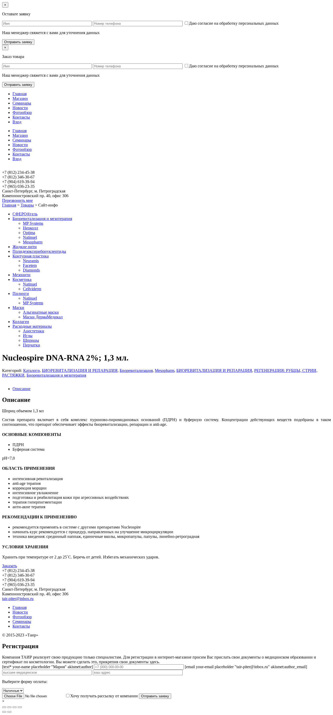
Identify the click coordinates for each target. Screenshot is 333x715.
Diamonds (31, 270)
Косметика (21, 279)
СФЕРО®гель (24, 214)
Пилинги (20, 293)
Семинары (21, 103)
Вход (16, 122)
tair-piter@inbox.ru (18, 598)
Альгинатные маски (41, 312)
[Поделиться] (9, 707)
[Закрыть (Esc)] (4, 707)
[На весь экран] (14, 707)
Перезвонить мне (17, 200)
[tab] (171, 389)
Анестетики (33, 331)
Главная (19, 94)
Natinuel (30, 237)
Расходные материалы (32, 326)
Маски (18, 307)
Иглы (28, 335)
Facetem (30, 265)
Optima (29, 232)
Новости (20, 108)
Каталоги (31, 370)
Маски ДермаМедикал (43, 317)
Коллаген (20, 321)
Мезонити (21, 275)
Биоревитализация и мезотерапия (42, 218)
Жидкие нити (24, 246)
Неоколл (30, 228)
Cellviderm (32, 289)
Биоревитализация (136, 370)
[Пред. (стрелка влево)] (4, 712)
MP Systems (33, 223)
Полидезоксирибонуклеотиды (39, 251)
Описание (21, 389)
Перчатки (31, 345)
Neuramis (31, 261)
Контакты (21, 117)
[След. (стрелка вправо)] (9, 712)
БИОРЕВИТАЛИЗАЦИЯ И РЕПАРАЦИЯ (80, 370)
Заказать (9, 566)
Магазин (20, 98)
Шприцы (31, 340)
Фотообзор (22, 112)
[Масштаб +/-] (20, 707)
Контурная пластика (30, 256)
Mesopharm (32, 242)
